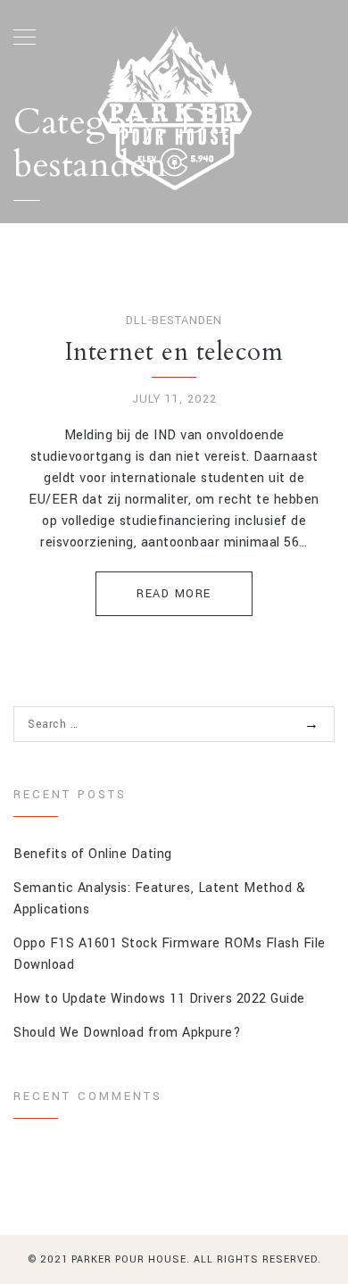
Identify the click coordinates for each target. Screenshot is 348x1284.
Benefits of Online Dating (92, 854)
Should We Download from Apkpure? (127, 1032)
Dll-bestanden (174, 321)
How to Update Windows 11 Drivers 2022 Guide (159, 998)
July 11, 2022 (174, 399)
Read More (174, 594)
